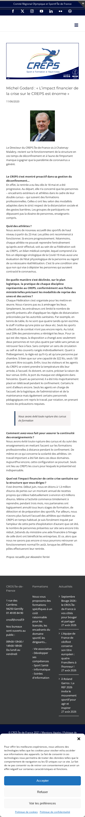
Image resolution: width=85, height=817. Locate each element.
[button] (79, 739)
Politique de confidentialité (55, 812)
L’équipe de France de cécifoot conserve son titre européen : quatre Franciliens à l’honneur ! (68, 650)
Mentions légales (51, 732)
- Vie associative (42, 649)
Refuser (42, 792)
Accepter (43, 780)
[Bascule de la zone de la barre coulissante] (81, 5)
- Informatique (41, 669)
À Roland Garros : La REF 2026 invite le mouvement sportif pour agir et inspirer (69, 693)
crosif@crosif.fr (15, 620)
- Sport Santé (40, 665)
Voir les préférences (42, 803)
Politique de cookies (26, 812)
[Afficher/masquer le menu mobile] (76, 25)
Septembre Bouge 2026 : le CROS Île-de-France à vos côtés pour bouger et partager (69, 609)
